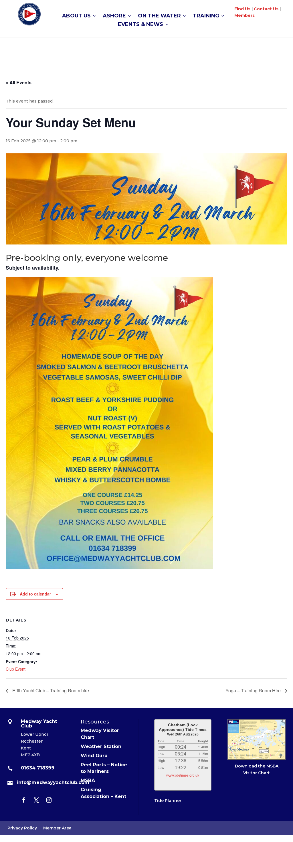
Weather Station (101, 746)
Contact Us (266, 8)
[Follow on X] (36, 800)
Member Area (57, 828)
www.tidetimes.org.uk (182, 775)
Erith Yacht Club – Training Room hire (50, 690)
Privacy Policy (22, 828)
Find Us (242, 8)
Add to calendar (35, 594)
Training (206, 16)
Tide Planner (167, 800)
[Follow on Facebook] (24, 800)
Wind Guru (94, 755)
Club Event (15, 669)
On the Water (159, 16)
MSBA (88, 780)
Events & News (140, 24)
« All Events (18, 82)
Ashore (114, 16)
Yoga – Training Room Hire (253, 690)
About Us (76, 16)
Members (244, 15)
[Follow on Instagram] (49, 800)
